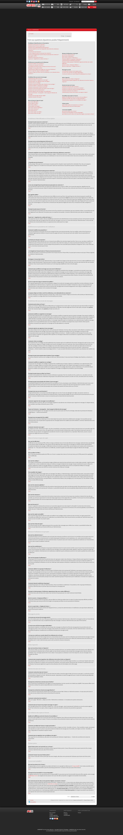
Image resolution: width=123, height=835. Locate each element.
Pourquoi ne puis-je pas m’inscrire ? (35, 57)
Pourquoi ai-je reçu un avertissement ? (36, 90)
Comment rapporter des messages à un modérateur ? (39, 91)
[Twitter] (29, 1)
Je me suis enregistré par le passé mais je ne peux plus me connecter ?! (43, 54)
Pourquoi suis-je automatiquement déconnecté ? (38, 47)
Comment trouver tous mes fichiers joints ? (71, 106)
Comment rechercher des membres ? (70, 90)
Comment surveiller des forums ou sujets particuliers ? (73, 98)
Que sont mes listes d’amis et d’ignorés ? (71, 79)
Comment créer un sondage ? (34, 82)
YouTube (55, 818)
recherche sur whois (52, 784)
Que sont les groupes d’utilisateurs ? (70, 57)
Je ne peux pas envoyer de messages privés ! (72, 71)
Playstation (47, 4)
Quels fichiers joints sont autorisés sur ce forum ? (72, 105)
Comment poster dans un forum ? (35, 78)
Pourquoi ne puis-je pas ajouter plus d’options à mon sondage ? (41, 84)
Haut (29, 128)
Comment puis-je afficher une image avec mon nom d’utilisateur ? (42, 69)
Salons (76, 7)
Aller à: (68, 796)
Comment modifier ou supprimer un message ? (38, 80)
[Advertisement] (82, 41)
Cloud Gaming (46, 7)
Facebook (50, 818)
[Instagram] (34, 1)
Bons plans (84, 7)
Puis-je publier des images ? (34, 106)
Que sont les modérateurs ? (68, 56)
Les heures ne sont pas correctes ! (35, 65)
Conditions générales (53, 815)
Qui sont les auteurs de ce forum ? (69, 111)
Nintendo (66, 4)
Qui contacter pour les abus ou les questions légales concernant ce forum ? (78, 114)
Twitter (52, 818)
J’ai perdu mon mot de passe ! (34, 51)
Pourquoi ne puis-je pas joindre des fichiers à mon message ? (41, 88)
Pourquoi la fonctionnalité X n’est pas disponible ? (72, 112)
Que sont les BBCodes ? (33, 102)
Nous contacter (52, 812)
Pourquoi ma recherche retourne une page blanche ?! (73, 89)
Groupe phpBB (75, 766)
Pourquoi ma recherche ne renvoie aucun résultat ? (73, 88)
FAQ (63, 36)
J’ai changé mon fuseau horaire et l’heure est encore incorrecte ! (42, 66)
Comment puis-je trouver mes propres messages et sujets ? (75, 92)
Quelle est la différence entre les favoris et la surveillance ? (74, 97)
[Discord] (36, 1)
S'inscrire (71, 1)
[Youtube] (32, 1)
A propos (51, 814)
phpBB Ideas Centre (33, 775)
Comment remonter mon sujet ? (35, 97)
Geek (58, 7)
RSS (57, 818)
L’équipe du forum (54, 800)
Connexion (68, 36)
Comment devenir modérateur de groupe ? (71, 60)
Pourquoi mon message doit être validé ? (37, 95)
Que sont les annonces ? (33, 109)
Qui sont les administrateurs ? (68, 55)
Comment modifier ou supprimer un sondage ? (38, 85)
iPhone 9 (65, 812)
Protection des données (54, 816)
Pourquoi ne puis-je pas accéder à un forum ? (37, 87)
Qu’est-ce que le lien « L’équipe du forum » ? (71, 66)
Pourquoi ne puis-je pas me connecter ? (36, 44)
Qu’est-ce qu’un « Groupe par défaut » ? (70, 64)
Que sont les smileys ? (33, 104)
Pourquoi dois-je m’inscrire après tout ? (36, 46)
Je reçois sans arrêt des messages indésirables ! (72, 72)
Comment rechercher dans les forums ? (70, 86)
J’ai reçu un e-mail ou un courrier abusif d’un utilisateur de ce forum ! (76, 74)
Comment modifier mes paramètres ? (36, 63)
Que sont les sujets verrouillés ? (35, 111)
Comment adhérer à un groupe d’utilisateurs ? (72, 59)
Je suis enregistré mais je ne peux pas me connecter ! (39, 53)
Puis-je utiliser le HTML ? (33, 103)
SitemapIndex (33, 802)
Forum (94, 7)
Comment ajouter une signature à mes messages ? (39, 81)
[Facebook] (27, 1)
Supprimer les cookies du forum (66, 800)
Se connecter (77, 1)
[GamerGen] (33, 5)
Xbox (58, 4)
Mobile (85, 4)
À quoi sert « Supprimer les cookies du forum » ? (38, 58)
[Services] (38, 1)
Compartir (66, 814)
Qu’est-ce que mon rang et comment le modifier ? (38, 70)
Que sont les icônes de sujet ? (34, 113)
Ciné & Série (65, 7)
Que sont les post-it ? (32, 110)
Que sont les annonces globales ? (35, 107)
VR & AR (94, 4)
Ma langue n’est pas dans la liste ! (35, 68)
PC (77, 4)
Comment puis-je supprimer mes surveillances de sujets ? (74, 100)
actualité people (67, 815)
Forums (31, 33)
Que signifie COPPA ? (32, 56)
